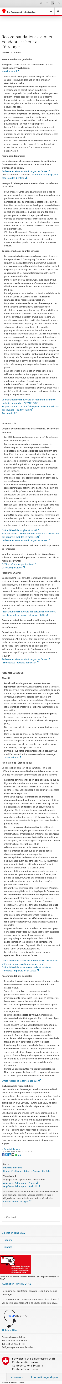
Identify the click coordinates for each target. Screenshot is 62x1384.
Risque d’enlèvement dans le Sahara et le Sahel (27, 1171)
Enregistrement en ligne (15, 1201)
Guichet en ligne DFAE (13, 1232)
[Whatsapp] (16, 1154)
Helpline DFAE (10, 1329)
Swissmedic (8, 413)
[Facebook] (3, 1154)
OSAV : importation (12, 567)
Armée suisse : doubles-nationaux (19, 662)
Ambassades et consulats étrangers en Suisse (24, 171)
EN (59, 3)
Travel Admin (9, 71)
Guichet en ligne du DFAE (16, 1283)
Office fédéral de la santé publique (20, 1080)
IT (47, 3)
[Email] (19, 1154)
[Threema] (13, 1154)
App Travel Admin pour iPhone (19, 1183)
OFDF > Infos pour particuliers (17, 564)
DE (40, 3)
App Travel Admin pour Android (20, 1186)
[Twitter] (6, 1154)
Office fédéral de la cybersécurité (19, 530)
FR (52, 3)
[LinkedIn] (10, 1154)
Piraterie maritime (12, 1167)
